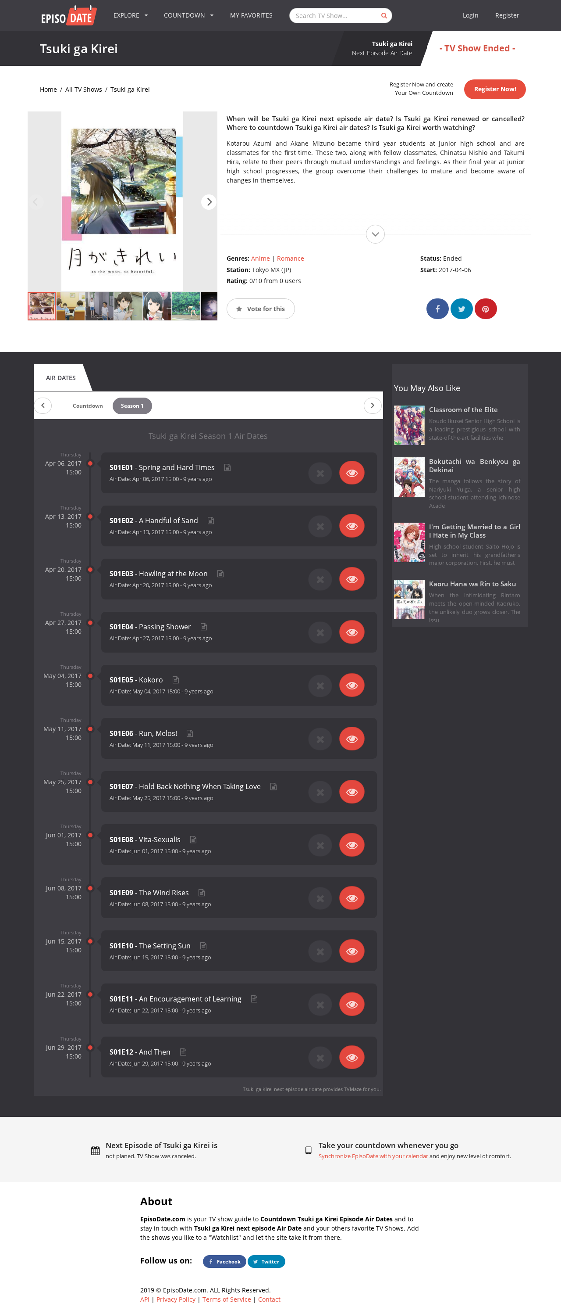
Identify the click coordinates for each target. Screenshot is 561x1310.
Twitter (269, 1261)
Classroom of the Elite (463, 410)
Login (471, 15)
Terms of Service (226, 1299)
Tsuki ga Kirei (130, 89)
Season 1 (132, 405)
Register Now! (495, 89)
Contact (269, 1299)
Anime (260, 258)
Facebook (228, 1261)
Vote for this (265, 309)
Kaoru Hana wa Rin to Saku (472, 584)
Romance (290, 258)
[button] (209, 202)
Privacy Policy (175, 1299)
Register (507, 15)
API (144, 1299)
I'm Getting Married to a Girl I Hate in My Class (475, 531)
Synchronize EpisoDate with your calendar (373, 1156)
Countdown (88, 405)
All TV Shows (83, 89)
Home (48, 89)
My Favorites (251, 15)
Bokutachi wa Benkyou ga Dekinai (475, 465)
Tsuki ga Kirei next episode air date (282, 1089)
